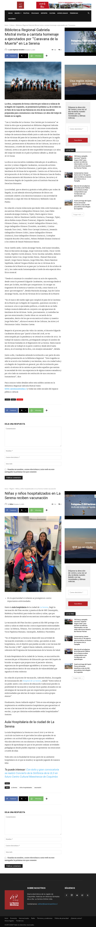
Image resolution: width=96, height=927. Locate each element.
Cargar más (77, 214)
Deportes (44, 13)
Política (26, 13)
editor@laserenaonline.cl (47, 904)
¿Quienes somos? (76, 918)
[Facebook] (66, 895)
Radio (33, 918)
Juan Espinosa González (17, 50)
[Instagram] (72, 895)
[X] (87, 895)
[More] (46, 55)
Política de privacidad (61, 918)
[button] (88, 13)
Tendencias (74, 13)
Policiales (35, 13)
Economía (13, 918)
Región (17, 13)
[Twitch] (82, 895)
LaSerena (19, 399)
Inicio (10, 13)
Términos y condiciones (44, 918)
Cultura (52, 13)
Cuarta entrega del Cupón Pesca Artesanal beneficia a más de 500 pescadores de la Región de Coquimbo (82, 204)
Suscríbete (12, 19)
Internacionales (24, 918)
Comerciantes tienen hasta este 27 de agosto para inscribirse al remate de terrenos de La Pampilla (82, 177)
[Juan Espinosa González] (6, 50)
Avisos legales (62, 13)
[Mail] (77, 895)
